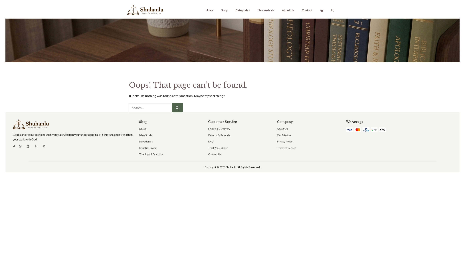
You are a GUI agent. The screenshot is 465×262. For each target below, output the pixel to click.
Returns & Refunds (219, 135)
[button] (332, 10)
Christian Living (148, 147)
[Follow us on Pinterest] (44, 146)
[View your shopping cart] (321, 10)
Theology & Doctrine (151, 154)
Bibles (142, 128)
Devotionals (146, 141)
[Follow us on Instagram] (28, 146)
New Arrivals (266, 10)
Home (209, 10)
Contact (307, 10)
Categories (243, 10)
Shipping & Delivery (219, 128)
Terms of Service (286, 147)
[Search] (177, 107)
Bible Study (145, 135)
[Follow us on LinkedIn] (36, 146)
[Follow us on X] (20, 146)
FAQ (210, 141)
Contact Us (214, 154)
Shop (224, 10)
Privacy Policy (284, 141)
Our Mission (284, 135)
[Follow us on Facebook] (14, 146)
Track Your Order (218, 147)
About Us (288, 10)
